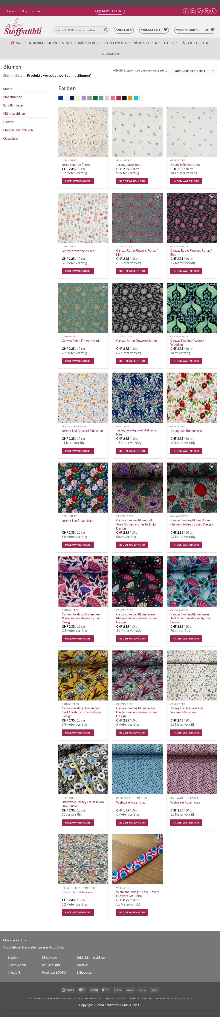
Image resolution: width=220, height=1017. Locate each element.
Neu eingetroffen (43, 43)
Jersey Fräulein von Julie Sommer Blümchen (186, 710)
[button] (110, 11)
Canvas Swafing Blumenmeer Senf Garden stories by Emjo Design (81, 712)
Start (7, 75)
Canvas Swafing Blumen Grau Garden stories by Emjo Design (191, 522)
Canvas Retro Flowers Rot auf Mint (137, 252)
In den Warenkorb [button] (78, 181)
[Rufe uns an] (213, 11)
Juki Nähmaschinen (91, 957)
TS (139, 1005)
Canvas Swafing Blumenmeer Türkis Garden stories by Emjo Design (191, 618)
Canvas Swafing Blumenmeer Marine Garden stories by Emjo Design (137, 618)
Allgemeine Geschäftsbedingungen (55, 998)
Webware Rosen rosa (185, 802)
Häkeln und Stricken (18, 130)
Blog (24, 11)
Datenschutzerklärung (173, 998)
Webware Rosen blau (130, 802)
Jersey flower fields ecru (79, 251)
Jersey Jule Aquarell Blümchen (82, 430)
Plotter (169, 43)
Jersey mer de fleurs (76, 164)
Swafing (14, 957)
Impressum (93, 998)
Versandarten (114, 998)
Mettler (82, 965)
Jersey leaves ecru (128, 164)
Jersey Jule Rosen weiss (186, 430)
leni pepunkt (51, 965)
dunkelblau (74, 98)
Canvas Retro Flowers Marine (136, 341)
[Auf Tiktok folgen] (200, 11)
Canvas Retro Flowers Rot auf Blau (191, 252)
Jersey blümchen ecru (185, 164)
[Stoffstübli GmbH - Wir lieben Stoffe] (23, 27)
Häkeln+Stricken (194, 43)
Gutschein (110, 53)
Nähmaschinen (145, 43)
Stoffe (67, 43)
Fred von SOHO (54, 972)
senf (132, 98)
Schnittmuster (116, 43)
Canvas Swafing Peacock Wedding (187, 342)
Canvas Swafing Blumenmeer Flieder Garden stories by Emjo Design (137, 712)
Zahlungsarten (140, 998)
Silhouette (84, 972)
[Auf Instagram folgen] (193, 11)
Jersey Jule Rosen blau (77, 520)
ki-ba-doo (49, 957)
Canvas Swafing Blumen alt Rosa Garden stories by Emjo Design (136, 524)
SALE (19, 43)
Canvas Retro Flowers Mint (80, 341)
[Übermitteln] (106, 30)
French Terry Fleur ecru (78, 892)
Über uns (11, 11)
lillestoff (14, 972)
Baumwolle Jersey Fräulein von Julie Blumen (83, 804)
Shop (19, 75)
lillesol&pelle (17, 965)
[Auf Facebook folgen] (186, 11)
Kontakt (36, 11)
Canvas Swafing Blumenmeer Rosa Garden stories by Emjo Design (81, 618)
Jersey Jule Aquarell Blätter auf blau (137, 432)
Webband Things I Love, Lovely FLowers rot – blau (137, 894)
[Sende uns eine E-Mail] (206, 11)
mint (103, 98)
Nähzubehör (88, 43)
